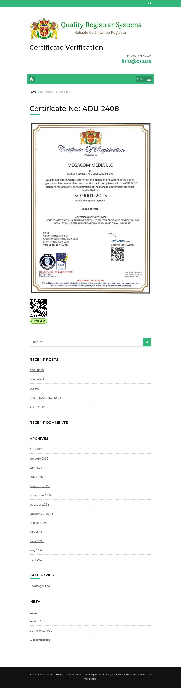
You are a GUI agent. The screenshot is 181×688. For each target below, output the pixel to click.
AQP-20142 (37, 407)
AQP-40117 (37, 379)
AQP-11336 (37, 370)
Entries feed (38, 621)
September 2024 (41, 514)
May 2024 (36, 550)
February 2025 (40, 486)
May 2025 (36, 477)
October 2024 (39, 505)
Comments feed (41, 631)
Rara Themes (127, 674)
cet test (35, 389)
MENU (141, 79)
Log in (33, 612)
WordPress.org (40, 640)
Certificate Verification (66, 47)
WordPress (89, 679)
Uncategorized (40, 586)
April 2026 (36, 449)
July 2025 (36, 468)
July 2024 (36, 532)
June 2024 (37, 541)
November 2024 (41, 495)
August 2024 (38, 523)
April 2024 (36, 560)
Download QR (38, 321)
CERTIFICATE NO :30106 (45, 398)
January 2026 (39, 459)
